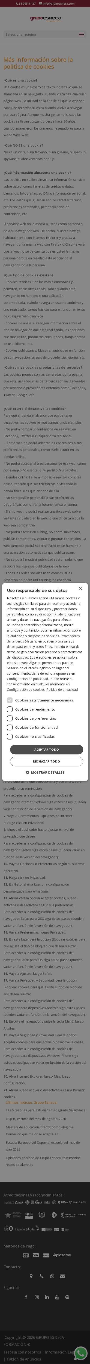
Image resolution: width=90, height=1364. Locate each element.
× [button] (80, 588)
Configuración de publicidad (27, 679)
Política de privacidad (62, 689)
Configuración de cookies (26, 689)
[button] (45, 772)
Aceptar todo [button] (46, 749)
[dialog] (45, 682)
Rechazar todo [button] (46, 761)
